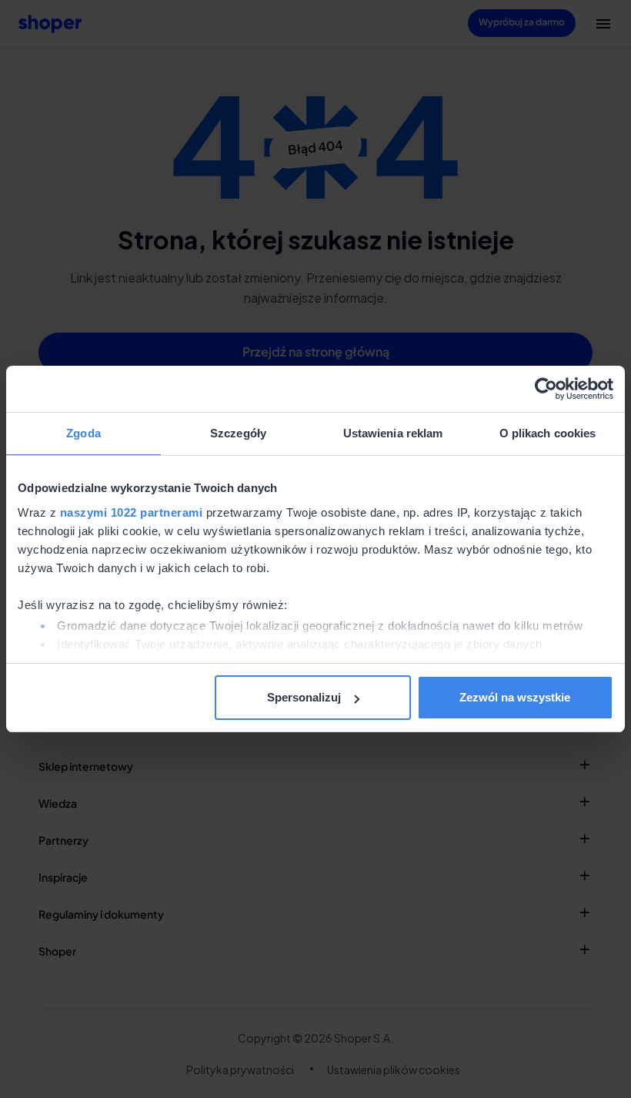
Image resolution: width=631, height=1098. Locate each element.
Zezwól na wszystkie (514, 697)
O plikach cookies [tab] (547, 433)
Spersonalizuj (304, 697)
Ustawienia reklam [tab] (393, 433)
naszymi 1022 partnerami (131, 512)
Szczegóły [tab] (238, 433)
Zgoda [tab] (83, 433)
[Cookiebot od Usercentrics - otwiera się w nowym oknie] (546, 388)
